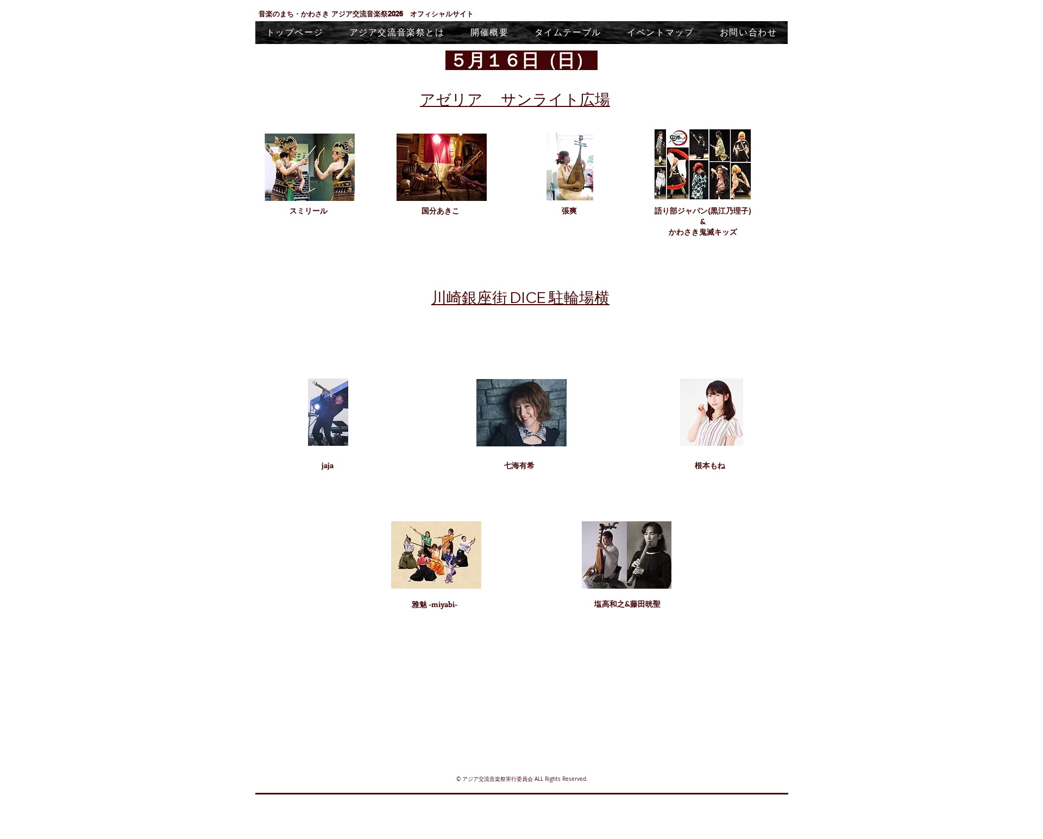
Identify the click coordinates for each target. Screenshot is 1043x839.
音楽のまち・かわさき (295, 13)
